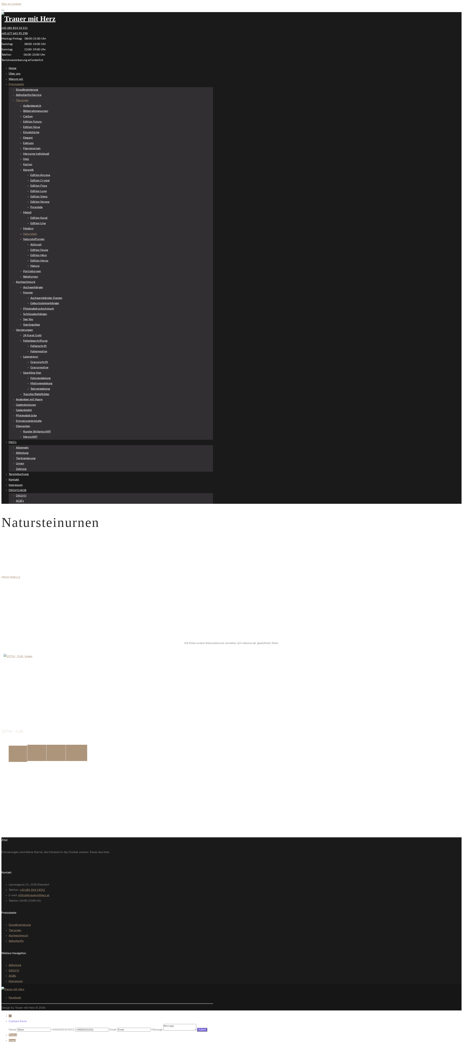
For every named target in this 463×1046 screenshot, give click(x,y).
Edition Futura (32, 121)
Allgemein (22, 447)
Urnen (20, 463)
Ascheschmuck (25, 281)
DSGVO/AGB (17, 490)
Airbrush (36, 244)
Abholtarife (16, 941)
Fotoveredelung (40, 378)
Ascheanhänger (33, 287)
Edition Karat (39, 217)
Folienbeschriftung (35, 340)
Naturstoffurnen (33, 239)
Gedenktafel (24, 410)
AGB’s (20, 500)
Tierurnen (22, 100)
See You (28, 319)
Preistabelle (16, 84)
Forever (28, 292)
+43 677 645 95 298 (14, 33)
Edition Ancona (40, 175)
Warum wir (16, 79)
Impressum (16, 485)
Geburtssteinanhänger (44, 303)
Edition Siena (38, 196)
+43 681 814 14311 (32, 889)
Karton (27, 164)
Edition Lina (38, 223)
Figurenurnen (32, 148)
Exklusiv (28, 143)
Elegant (28, 137)
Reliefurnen (30, 276)
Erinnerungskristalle (29, 420)
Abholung (22, 452)
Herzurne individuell (36, 153)
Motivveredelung (41, 383)
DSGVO (21, 495)
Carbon (28, 116)
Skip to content (11, 4)
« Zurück (7, 651)
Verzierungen (24, 330)
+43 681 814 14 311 (14, 28)
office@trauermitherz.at (33, 895)
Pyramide (36, 207)
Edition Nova (31, 127)
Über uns (14, 73)
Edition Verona (39, 201)
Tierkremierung (25, 458)
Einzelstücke (31, 132)
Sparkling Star (32, 372)
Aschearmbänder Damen (46, 298)
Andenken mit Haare (29, 399)
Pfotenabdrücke (26, 415)
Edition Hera (38, 255)
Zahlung (21, 468)
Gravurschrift (39, 362)
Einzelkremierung (27, 89)
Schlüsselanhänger (35, 314)
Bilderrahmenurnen (35, 111)
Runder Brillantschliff (37, 431)
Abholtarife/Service (28, 94)
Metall (27, 212)
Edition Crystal (40, 180)
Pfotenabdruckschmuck (38, 308)
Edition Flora (38, 185)
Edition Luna (38, 191)
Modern (28, 228)
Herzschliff (30, 436)
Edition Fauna (39, 250)
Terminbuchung (19, 474)
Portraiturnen (32, 271)
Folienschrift (38, 346)
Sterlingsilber (31, 324)
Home (12, 68)
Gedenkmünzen (26, 404)
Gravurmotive (39, 367)
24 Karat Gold (32, 335)
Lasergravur (30, 356)
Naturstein (30, 233)
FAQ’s (12, 442)
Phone (13, 1035)
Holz (26, 159)
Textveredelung (40, 388)
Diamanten (23, 426)
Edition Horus (39, 260)
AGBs (12, 975)
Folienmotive (38, 351)
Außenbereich (32, 105)
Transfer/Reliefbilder (36, 394)
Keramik (28, 169)
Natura (34, 265)
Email (12, 1040)
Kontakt (14, 479)
